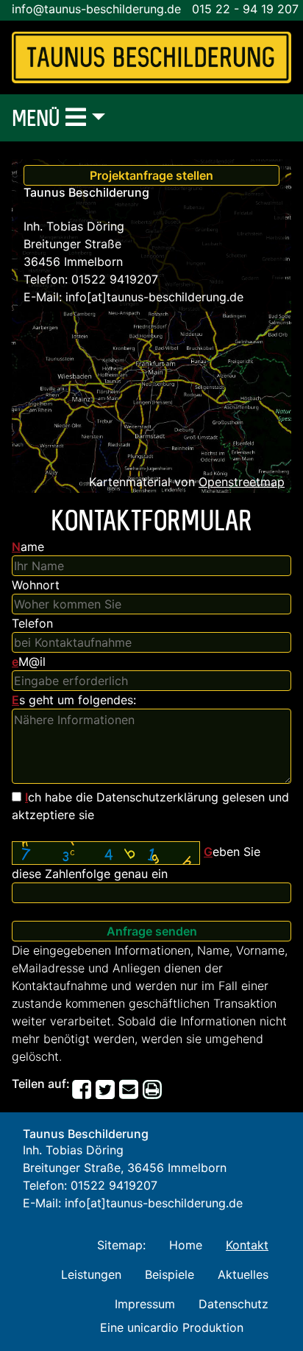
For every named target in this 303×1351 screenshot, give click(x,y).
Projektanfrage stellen (151, 175)
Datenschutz (233, 1303)
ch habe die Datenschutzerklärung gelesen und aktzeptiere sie (150, 806)
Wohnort (36, 585)
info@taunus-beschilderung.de (96, 8)
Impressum (145, 1303)
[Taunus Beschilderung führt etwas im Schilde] (151, 57)
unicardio (153, 1327)
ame (28, 546)
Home (185, 1245)
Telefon (32, 623)
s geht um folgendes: (74, 699)
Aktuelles (243, 1274)
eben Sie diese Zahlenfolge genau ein (136, 862)
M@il (29, 661)
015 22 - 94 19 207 (245, 8)
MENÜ (38, 117)
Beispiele (169, 1274)
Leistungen (91, 1274)
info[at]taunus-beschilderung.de (154, 297)
